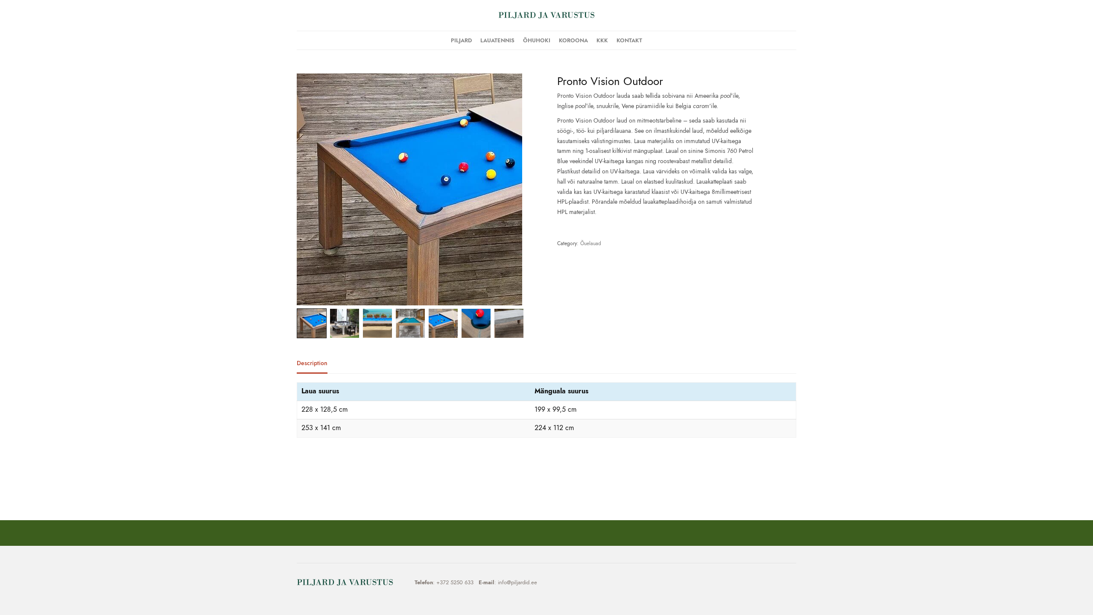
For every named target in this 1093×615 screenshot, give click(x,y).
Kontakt (629, 40)
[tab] (318, 367)
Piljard (461, 40)
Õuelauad (590, 243)
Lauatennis (497, 40)
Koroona (573, 40)
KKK (602, 40)
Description (312, 363)
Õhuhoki (536, 40)
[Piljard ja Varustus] (546, 15)
